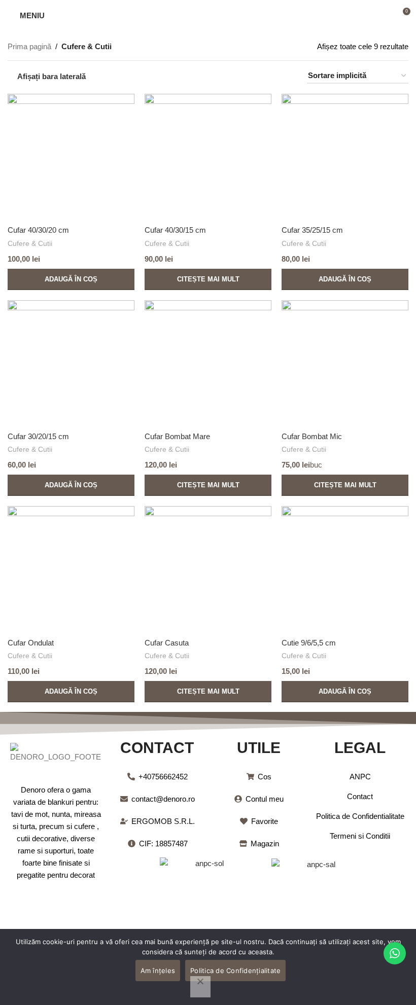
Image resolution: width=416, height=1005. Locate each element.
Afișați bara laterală (51, 76)
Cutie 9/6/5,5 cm (309, 642)
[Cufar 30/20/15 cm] (71, 363)
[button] (71, 279)
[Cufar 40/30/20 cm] (71, 157)
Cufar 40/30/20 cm (38, 230)
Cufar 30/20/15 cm (38, 436)
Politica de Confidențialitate (235, 970)
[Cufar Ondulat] (71, 569)
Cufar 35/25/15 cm (312, 230)
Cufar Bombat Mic (312, 436)
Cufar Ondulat (31, 642)
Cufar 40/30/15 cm (175, 230)
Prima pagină (29, 46)
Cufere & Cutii (30, 243)
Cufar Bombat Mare (177, 436)
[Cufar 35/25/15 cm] (345, 157)
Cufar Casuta (167, 642)
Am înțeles (158, 970)
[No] (200, 986)
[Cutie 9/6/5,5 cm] (345, 569)
